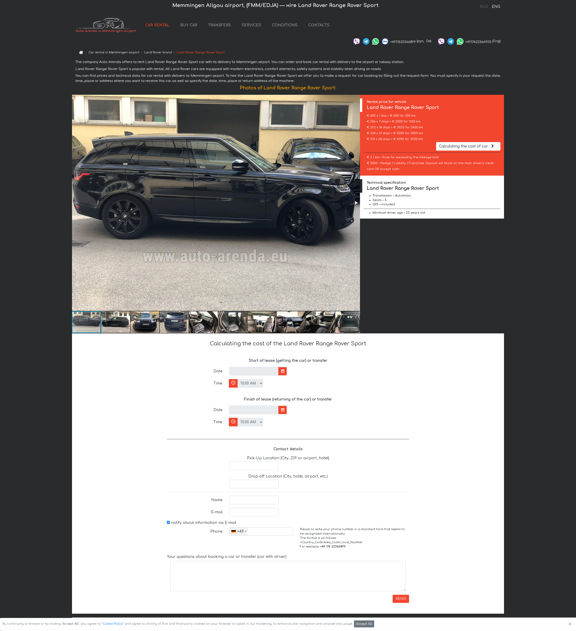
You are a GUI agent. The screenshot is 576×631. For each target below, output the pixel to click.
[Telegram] (366, 41)
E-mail (217, 512)
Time (217, 383)
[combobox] (239, 531)
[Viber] (356, 41)
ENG (496, 7)
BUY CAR (188, 25)
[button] (356, 202)
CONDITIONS (284, 25)
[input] (254, 371)
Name (217, 500)
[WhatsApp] (375, 41)
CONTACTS (318, 25)
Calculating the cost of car (464, 146)
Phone (216, 531)
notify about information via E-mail (203, 523)
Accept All (364, 624)
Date (218, 371)
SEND (400, 599)
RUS (484, 7)
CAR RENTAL (157, 25)
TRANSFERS (219, 25)
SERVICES (251, 25)
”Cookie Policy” (113, 623)
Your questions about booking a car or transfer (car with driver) (226, 557)
